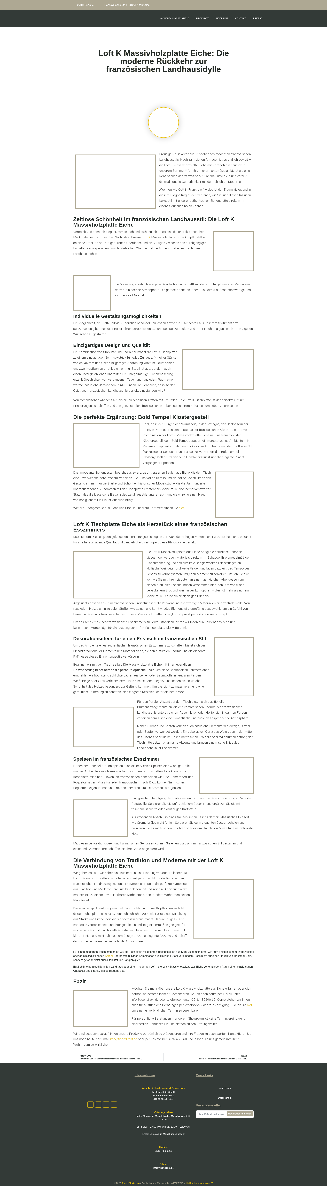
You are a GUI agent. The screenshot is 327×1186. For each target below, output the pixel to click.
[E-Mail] (163, 1158)
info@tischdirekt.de (123, 1039)
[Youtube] (251, 5)
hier (249, 1005)
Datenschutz (224, 1097)
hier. (182, 508)
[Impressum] (225, 1082)
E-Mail (163, 1164)
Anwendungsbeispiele (174, 18)
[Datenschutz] (225, 1091)
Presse (257, 18)
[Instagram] (226, 5)
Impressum (225, 1088)
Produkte (202, 18)
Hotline (163, 1147)
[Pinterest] (242, 5)
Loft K (146, 237)
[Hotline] (163, 1141)
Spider (109, 955)
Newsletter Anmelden (239, 1113)
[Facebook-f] (234, 5)
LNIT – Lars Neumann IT (199, 1183)
